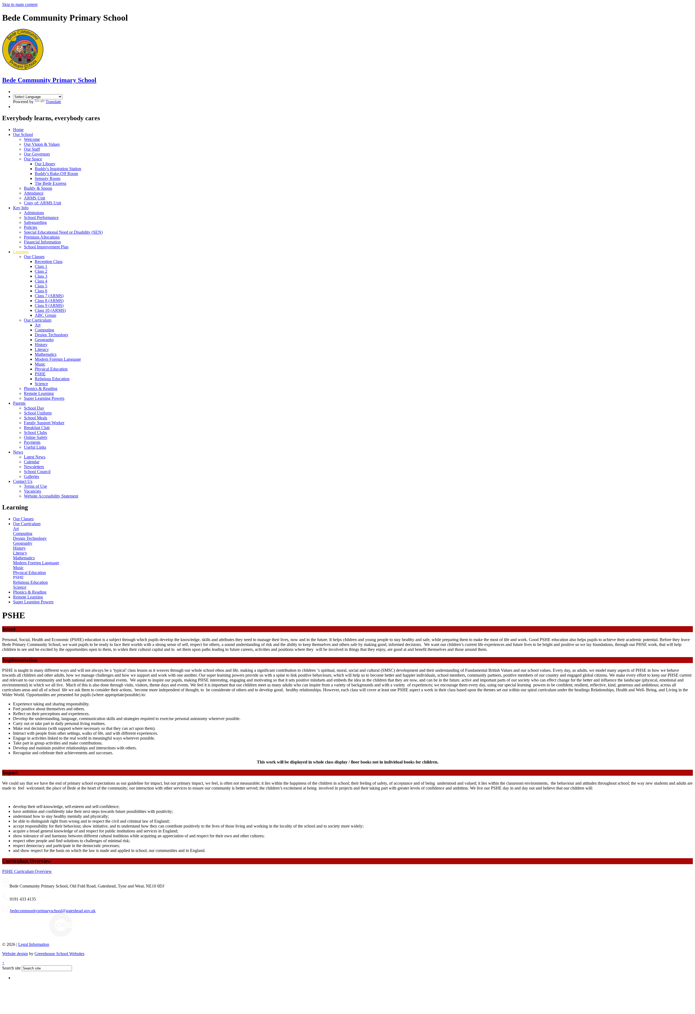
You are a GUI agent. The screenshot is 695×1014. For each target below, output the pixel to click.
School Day (34, 408)
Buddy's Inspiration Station (58, 168)
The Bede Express (50, 183)
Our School (23, 134)
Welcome (32, 139)
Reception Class (48, 261)
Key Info (21, 207)
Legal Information (33, 944)
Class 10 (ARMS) (50, 310)
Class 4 (41, 281)
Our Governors (37, 154)
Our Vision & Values (42, 144)
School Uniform (38, 413)
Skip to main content (19, 4)
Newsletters (34, 466)
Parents (19, 403)
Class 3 (41, 276)
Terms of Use (35, 486)
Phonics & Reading (40, 388)
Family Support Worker (44, 422)
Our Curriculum (37, 320)
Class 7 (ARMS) (49, 295)
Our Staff (32, 149)
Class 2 (41, 271)
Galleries (31, 476)
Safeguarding (35, 222)
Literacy (42, 349)
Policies (30, 227)
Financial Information (42, 242)
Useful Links (35, 447)
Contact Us (22, 481)
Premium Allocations (42, 237)
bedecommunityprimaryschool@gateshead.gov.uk (53, 910)
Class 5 (41, 286)
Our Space (33, 159)
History (41, 344)
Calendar (31, 462)
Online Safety (36, 437)
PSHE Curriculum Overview (27, 871)
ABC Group (45, 315)
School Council (37, 471)
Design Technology (51, 334)
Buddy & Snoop (38, 188)
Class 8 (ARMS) (49, 300)
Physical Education (51, 369)
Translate (53, 101)
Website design (15, 953)
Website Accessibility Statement (51, 496)
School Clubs (35, 432)
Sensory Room (47, 178)
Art (37, 325)
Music (40, 364)
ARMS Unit (34, 198)
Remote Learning (39, 393)
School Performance (41, 217)
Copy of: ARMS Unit (42, 203)
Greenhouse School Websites (59, 953)
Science (41, 383)
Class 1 (41, 266)
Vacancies (32, 491)
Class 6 (41, 291)
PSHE (40, 374)
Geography (44, 339)
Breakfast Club (37, 427)
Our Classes (34, 256)
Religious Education (52, 378)
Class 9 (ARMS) (49, 305)
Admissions (34, 212)
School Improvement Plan (46, 247)
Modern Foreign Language (58, 359)
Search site (11, 968)
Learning (21, 251)
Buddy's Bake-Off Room (56, 173)
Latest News (34, 457)
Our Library (45, 163)
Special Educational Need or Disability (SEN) (63, 232)
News (18, 452)
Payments (32, 442)
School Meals (35, 418)
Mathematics (45, 354)
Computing (44, 330)
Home (18, 129)
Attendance (33, 193)
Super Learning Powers (44, 398)
